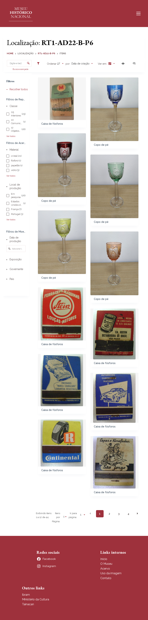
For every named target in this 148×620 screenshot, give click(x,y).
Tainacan (28, 604)
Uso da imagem (110, 573)
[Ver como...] (135, 63)
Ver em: (103, 63)
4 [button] (128, 513)
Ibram (26, 594)
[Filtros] (39, 63)
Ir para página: (73, 515)
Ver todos (10, 136)
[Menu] (138, 13)
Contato (105, 578)
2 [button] (109, 513)
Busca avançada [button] (21, 69)
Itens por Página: (56, 517)
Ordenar (51, 63)
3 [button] (118, 513)
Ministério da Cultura (35, 599)
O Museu (106, 563)
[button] (90, 513)
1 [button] (99, 513)
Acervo (105, 568)
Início (103, 559)
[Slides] (123, 63)
